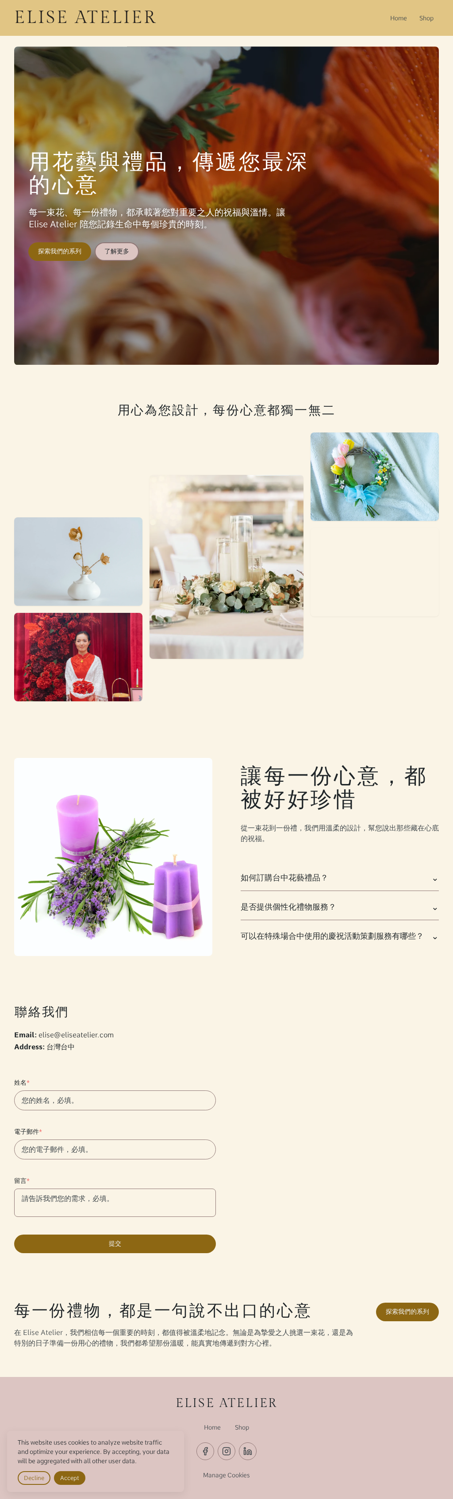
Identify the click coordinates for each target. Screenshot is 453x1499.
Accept (69, 1478)
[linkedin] (248, 1451)
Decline (34, 1478)
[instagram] (226, 1451)
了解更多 (116, 251)
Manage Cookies (226, 1475)
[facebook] (205, 1451)
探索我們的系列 (59, 251)
